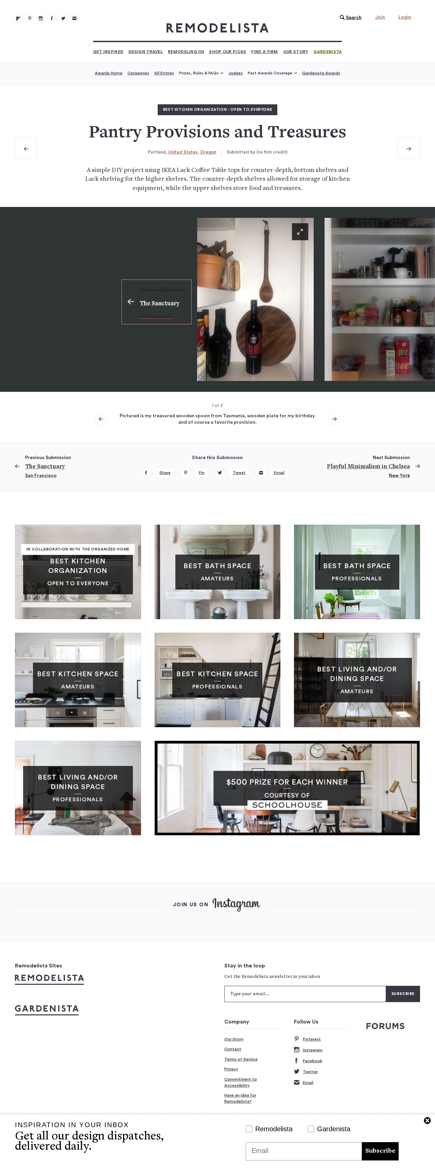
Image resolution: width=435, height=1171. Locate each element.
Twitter (310, 1072)
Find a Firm (264, 52)
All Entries (164, 73)
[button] (349, 17)
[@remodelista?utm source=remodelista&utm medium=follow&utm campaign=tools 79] (18, 18)
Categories (138, 73)
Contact (232, 1049)
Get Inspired (108, 52)
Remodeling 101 (186, 52)
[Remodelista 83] (63, 18)
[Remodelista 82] (52, 18)
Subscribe (380, 1151)
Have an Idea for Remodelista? (240, 1098)
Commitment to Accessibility (240, 1082)
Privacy (231, 1069)
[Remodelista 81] (41, 18)
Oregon (208, 152)
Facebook (312, 1061)
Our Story (296, 52)
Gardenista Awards (321, 73)
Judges (235, 73)
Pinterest (312, 1039)
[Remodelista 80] (29, 18)
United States (183, 152)
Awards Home (108, 73)
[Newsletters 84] (74, 18)
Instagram (313, 1050)
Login (404, 17)
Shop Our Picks (227, 52)
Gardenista (327, 52)
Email (308, 1083)
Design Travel (145, 52)
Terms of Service (241, 1059)
